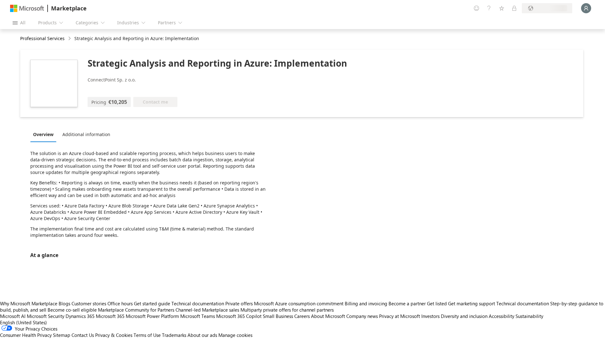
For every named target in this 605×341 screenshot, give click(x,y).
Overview (43, 134)
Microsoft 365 (110, 316)
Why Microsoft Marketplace (28, 303)
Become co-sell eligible (72, 310)
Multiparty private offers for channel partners (287, 310)
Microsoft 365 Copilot (239, 316)
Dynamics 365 (80, 316)
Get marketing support (471, 303)
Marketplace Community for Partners (136, 310)
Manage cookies (235, 335)
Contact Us (83, 335)
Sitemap (61, 335)
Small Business (278, 316)
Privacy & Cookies (113, 335)
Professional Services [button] (42, 38)
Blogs (64, 303)
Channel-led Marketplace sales (207, 310)
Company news (362, 316)
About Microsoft (328, 316)
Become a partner (407, 303)
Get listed (437, 303)
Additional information (86, 134)
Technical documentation (197, 303)
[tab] (45, 134)
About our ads (202, 335)
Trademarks (174, 335)
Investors (430, 316)
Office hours (120, 303)
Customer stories (89, 303)
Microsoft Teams (197, 316)
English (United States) (23, 322)
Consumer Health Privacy (26, 335)
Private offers (239, 303)
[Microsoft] (27, 8)
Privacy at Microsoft (399, 316)
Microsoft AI (13, 316)
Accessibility (501, 316)
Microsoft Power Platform (152, 316)
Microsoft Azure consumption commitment (299, 303)
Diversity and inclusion (464, 316)
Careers (302, 316)
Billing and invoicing (366, 303)
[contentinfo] (70, 38)
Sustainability (529, 316)
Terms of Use (147, 335)
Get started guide (152, 303)
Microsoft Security (45, 316)
